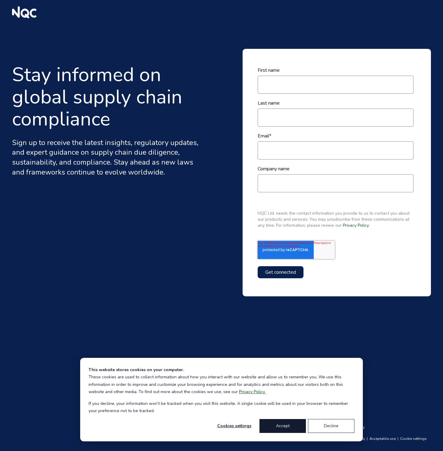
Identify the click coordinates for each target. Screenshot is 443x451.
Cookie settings (413, 438)
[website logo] (24, 12)
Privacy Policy (356, 225)
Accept (283, 426)
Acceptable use (383, 438)
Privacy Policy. (252, 392)
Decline (331, 426)
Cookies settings (234, 426)
